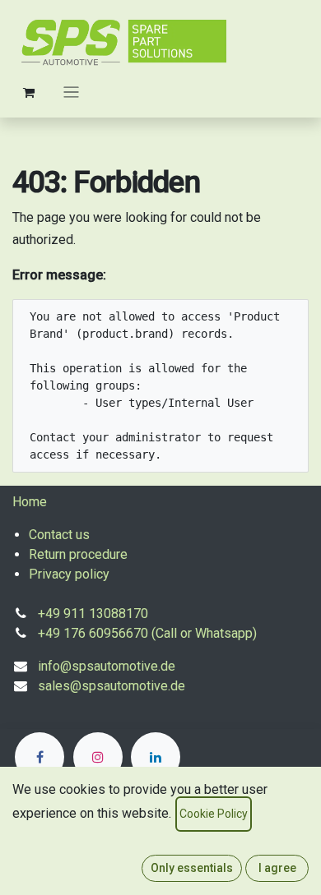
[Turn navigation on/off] (71, 91)
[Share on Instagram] (98, 757)
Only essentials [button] (192, 867)
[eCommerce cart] (28, 92)
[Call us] (39, 757)
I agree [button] (277, 867)
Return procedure (78, 554)
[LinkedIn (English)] (155, 757)
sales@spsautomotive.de (111, 686)
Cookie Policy (213, 813)
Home (29, 502)
